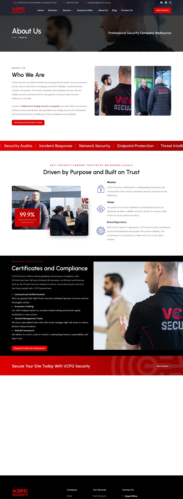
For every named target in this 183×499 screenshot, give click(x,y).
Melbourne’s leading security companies (41, 106)
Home (14, 37)
